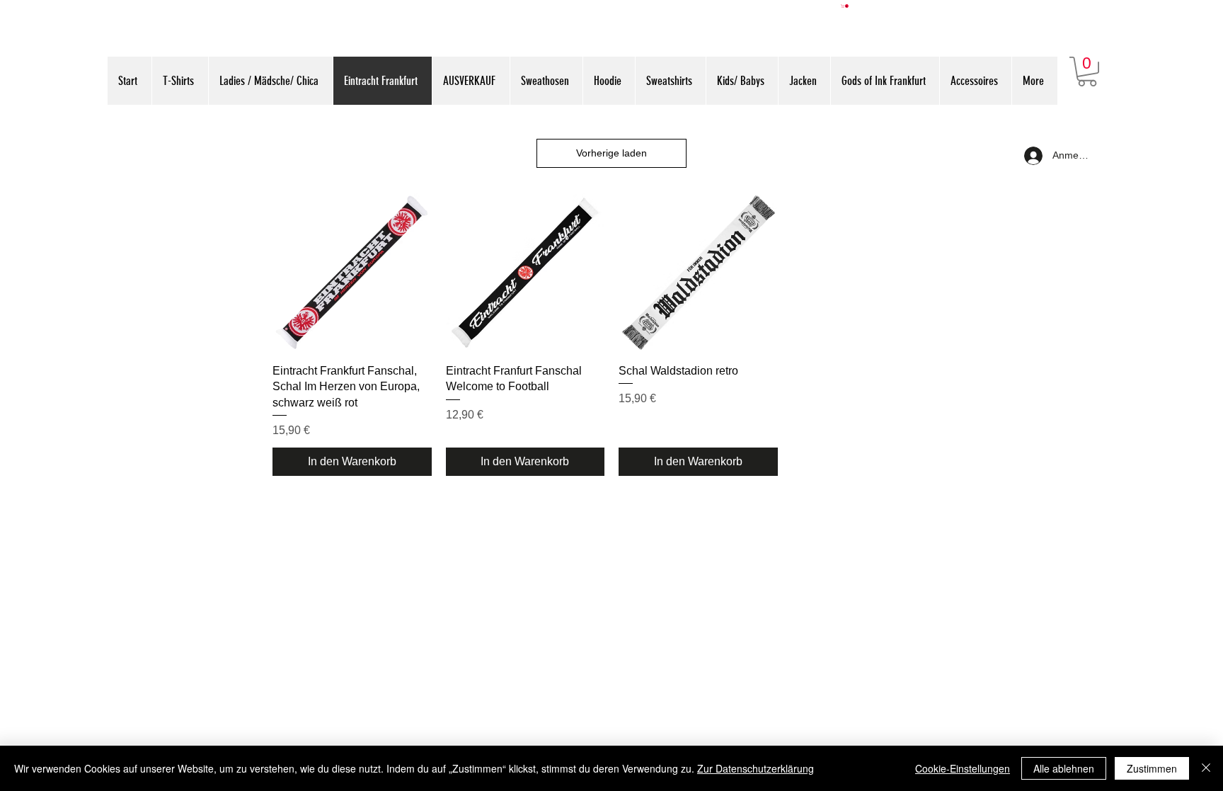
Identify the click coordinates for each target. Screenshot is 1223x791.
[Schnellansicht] (352, 272)
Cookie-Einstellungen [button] (962, 768)
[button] (845, 6)
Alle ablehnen (1063, 768)
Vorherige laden (611, 153)
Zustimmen (1152, 768)
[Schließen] (1206, 768)
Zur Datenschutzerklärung (755, 768)
